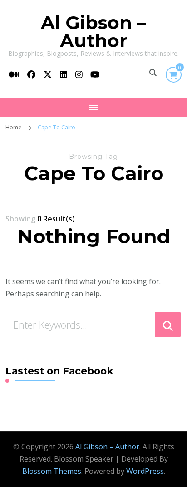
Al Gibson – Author (93, 31)
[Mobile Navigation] (93, 107)
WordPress (145, 471)
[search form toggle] (153, 72)
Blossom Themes (51, 471)
